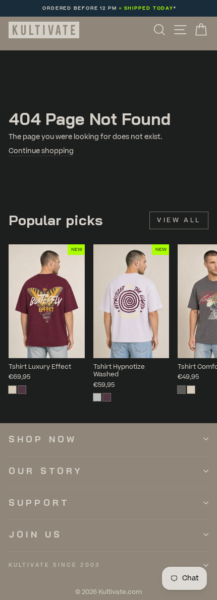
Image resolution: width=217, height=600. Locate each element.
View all (179, 220)
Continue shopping (41, 151)
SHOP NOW (43, 439)
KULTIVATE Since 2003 (54, 565)
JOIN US (35, 534)
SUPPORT (39, 502)
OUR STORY (46, 470)
